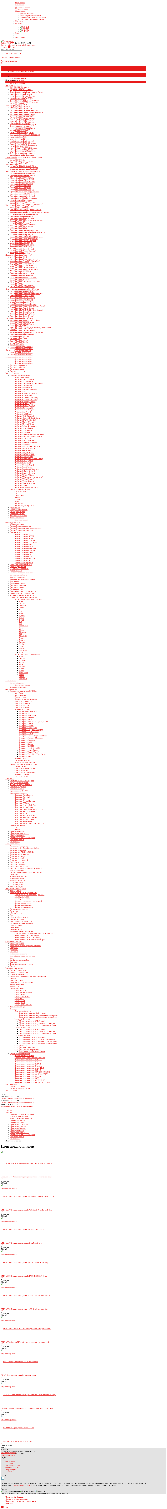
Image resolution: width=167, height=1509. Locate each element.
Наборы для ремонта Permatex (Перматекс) (26, 868)
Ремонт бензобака (17, 870)
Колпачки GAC (20, 131)
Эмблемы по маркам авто (20, 375)
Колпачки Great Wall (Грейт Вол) (27, 135)
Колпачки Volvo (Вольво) (24, 206)
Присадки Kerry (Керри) (24, 807)
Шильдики (19, 504)
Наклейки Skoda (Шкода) (24, 316)
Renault (22, 642)
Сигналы (13, 311)
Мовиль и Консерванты (19, 917)
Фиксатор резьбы (16, 885)
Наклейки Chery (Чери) (24, 235)
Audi (21, 601)
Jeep (20, 622)
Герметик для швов (17, 856)
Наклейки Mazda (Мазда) (24, 288)
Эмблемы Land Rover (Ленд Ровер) (28, 436)
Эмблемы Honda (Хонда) (24, 422)
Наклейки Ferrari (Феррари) (25, 251)
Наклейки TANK (21, 326)
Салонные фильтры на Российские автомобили (37, 1033)
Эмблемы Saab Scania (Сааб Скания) (29, 459)
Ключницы (14, 137)
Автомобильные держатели (20, 526)
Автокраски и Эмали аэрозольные (23, 893)
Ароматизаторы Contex (23, 544)
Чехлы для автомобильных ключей (28, 599)
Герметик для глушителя (19, 854)
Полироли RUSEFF (26, 746)
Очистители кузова (22, 705)
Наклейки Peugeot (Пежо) (24, 302)
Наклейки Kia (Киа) (22, 279)
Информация (20, 11)
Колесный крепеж (17, 683)
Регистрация (20, 37)
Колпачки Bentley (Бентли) (25, 96)
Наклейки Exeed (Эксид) (24, 249)
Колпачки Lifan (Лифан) (24, 161)
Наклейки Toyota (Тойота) (25, 330)
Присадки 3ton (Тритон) (24, 795)
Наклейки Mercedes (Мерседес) (27, 290)
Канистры (14, 300)
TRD (16, 493)
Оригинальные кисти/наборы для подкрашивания (34, 933)
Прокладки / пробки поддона (21, 982)
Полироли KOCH (26, 734)
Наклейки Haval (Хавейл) (24, 263)
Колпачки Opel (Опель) (23, 178)
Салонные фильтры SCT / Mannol (32, 1029)
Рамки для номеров (17, 512)
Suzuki (21, 646)
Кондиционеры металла (19, 783)
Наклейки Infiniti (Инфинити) (26, 269)
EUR (27, 31)
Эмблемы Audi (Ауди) (23, 385)
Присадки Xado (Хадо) (23, 821)
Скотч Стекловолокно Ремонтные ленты (26, 872)
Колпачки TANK (21, 198)
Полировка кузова (22, 709)
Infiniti (21, 618)
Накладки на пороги (18, 587)
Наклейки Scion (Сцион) (24, 312)
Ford (20, 609)
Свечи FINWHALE (22, 997)
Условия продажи (27, 13)
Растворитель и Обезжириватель (22, 923)
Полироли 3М (24, 713)
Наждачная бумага (17, 919)
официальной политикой (22, 1485)
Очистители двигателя (23, 701)
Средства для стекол (22, 760)
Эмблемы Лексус (21, 485)
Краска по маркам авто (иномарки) (28, 901)
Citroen (21, 607)
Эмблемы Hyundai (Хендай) (25, 424)
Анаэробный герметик (19, 846)
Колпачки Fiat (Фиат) (23, 127)
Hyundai (22, 616)
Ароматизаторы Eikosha (24, 552)
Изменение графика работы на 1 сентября (17, 1106)
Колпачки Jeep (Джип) (23, 151)
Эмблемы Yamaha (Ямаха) (25, 483)
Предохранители (16, 980)
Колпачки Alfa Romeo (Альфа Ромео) (29, 92)
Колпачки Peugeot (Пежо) (24, 180)
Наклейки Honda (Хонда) (24, 265)
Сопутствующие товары (14, 942)
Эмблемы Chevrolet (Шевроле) (26, 398)
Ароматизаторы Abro (23, 534)
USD (27, 29)
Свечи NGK (19, 999)
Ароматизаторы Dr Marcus (25, 550)
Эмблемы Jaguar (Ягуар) (24, 428)
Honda (21, 614)
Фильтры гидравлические (25, 1048)
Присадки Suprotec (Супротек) (26, 817)
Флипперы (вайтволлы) (24, 347)
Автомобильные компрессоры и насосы (25, 946)
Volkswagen (23, 650)
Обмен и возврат (21, 9)
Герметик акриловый (18, 850)
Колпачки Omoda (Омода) (25, 175)
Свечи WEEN (20, 1001)
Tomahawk (23, 679)
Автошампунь (20, 695)
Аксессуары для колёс (14, 67)
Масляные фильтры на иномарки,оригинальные (37, 1023)
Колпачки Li (19, 159)
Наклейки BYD (21, 228)
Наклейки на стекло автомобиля (22, 956)
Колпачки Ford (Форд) (23, 129)
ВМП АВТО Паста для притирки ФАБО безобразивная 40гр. (24, 1309)
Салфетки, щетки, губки (19, 960)
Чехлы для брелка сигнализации (27, 654)
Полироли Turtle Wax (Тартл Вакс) (32, 754)
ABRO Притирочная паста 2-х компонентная (18, 1375)
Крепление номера (17, 514)
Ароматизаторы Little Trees (25, 559)
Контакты (19, 21)
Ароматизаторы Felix (23, 554)
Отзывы (18, 23)
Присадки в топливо (18, 825)
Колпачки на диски (18, 69)
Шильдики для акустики (24, 506)
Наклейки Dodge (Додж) (24, 247)
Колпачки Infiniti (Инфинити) (26, 145)
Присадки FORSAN (22, 803)
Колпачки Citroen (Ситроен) (25, 114)
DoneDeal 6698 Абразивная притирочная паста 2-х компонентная (26, 1177)
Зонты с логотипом (17, 577)
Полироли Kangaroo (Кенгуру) (31, 730)
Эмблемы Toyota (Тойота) (24, 475)
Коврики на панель (17, 583)
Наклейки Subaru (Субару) (25, 322)
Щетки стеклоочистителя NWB (27, 1078)
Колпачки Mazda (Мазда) (24, 165)
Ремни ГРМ (14, 986)
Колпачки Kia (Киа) (22, 155)
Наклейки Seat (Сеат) (23, 314)
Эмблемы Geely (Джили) (24, 416)
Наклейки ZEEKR (22, 338)
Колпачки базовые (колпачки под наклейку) (32, 212)
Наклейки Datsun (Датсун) (25, 245)
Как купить (19, 5)
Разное (12, 958)
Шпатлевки (14, 927)
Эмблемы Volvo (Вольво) (24, 479)
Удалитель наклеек (17, 878)
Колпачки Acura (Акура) (24, 90)
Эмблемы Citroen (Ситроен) (25, 402)
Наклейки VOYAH (22, 336)
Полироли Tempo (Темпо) (29, 752)
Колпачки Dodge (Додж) (24, 120)
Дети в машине (16, 571)
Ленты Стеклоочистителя (24, 1056)
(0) (2, 1179)
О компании (20, 3)
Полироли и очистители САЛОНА (23, 764)
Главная (8, 1110)
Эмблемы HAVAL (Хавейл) (25, 420)
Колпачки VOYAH (22, 208)
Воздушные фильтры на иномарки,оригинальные (38, 1015)
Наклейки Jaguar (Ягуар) (24, 273)
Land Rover (23, 626)
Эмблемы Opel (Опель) (23, 451)
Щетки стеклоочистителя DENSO (28, 1070)
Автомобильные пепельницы (21, 530)
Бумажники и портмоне (19, 569)
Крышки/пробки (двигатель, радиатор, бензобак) (29, 976)
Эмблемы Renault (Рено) (24, 457)
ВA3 (21, 652)
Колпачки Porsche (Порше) (25, 182)
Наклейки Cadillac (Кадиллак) (26, 230)
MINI (21, 634)
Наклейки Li (19, 283)
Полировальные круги (28, 711)
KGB (21, 664)
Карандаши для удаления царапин (28, 699)
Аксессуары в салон (13, 105)
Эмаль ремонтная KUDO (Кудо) (27, 935)
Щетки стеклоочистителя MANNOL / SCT (31, 1074)
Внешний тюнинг (12, 373)
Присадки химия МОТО (19, 834)
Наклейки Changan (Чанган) (25, 233)
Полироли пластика (22, 774)
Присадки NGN (21, 813)
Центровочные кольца (18, 687)
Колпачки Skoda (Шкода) (24, 190)
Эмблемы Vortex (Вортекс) (25, 481)
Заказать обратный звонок (11, 45)
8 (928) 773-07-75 (7, 43)
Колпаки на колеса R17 (23, 353)
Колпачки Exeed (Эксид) (24, 122)
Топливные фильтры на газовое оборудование (37, 1039)
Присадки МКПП (17, 832)
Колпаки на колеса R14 (23, 359)
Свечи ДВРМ (20, 1003)
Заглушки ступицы (17, 83)
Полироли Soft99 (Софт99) (29, 748)
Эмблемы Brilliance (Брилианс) (26, 389)
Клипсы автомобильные (19, 972)
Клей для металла (17, 862)
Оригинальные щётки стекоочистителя (30, 1058)
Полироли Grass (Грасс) (28, 728)
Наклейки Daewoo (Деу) (24, 243)
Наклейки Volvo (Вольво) (24, 334)
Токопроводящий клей (18, 876)
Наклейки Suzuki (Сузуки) (25, 324)
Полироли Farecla (26, 724)
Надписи (18, 497)
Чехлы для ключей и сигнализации (23, 597)
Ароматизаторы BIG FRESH (26, 542)
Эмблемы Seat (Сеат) (23, 463)
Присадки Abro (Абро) (23, 797)
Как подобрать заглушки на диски (33, 17)
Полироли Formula (26, 726)
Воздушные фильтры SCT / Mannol (32, 1013)
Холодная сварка (16, 887)
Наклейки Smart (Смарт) (24, 318)
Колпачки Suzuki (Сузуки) (25, 196)
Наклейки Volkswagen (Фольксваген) (29, 332)
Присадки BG (20, 799)
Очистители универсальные (25, 768)
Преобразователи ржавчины (21, 921)
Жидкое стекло (20, 697)
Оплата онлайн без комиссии (12, 57)
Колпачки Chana (21, 104)
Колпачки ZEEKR (22, 210)
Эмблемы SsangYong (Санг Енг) (27, 469)
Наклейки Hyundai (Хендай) (25, 267)
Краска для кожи (21, 766)
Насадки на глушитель (18, 510)
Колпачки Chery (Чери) (23, 108)
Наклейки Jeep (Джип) (23, 275)
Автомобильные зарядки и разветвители (25, 528)
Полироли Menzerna (27, 740)
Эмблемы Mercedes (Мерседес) (26, 442)
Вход (17, 33)
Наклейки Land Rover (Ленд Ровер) (28, 281)
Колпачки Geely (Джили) (24, 133)
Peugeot (22, 640)
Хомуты (13, 966)
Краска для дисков (22, 897)
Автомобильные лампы (19, 970)
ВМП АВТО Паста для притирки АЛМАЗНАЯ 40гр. (21, 1243)
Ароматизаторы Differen (24, 546)
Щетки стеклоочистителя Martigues (28, 1076)
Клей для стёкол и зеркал (19, 866)
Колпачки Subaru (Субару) (25, 194)
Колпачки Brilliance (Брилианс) (27, 100)
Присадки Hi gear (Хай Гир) (25, 805)
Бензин (17, 827)
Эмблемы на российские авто (26, 487)
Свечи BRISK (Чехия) (23, 993)
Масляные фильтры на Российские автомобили (37, 1025)
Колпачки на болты (18, 78)
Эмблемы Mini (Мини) (23, 444)
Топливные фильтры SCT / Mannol (32, 1037)
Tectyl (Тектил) (15, 891)
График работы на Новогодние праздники (17, 1098)
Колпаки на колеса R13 (23, 361)
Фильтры (13, 1009)
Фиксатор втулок (16, 882)
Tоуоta (21, 648)
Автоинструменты (17, 944)
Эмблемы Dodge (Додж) (24, 408)
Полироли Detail (25, 719)
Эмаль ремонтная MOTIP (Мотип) (28, 937)
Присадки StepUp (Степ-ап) (25, 815)
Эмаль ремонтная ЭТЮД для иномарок (30, 940)
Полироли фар (20, 758)
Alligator (22, 656)
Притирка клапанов (17, 836)
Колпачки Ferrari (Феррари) (25, 125)
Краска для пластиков (23, 899)
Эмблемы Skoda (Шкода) (24, 465)
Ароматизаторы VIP (22, 561)
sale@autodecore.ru (29, 45)
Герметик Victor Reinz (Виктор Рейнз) (24, 848)
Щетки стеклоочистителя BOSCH (28, 1064)
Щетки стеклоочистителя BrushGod (28, 1066)
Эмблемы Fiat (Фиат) (23, 412)
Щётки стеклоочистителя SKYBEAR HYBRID (33, 1082)
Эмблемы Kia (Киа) (22, 432)
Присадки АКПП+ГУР (19, 791)
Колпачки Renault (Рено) (24, 184)
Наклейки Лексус (21, 341)
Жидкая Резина (16, 913)
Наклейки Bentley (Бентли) (25, 224)
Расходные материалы (14, 968)
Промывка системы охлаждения (22, 838)
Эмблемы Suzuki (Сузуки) (25, 473)
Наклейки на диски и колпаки (22, 72)
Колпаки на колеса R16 (23, 355)
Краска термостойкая (23, 903)
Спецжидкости (11, 350)
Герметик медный (17, 858)
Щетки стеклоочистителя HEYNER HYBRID (32, 1072)
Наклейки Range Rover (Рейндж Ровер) (30, 306)
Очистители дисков (22, 703)
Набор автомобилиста (18, 954)
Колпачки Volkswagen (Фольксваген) (29, 204)
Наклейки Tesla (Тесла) (23, 328)
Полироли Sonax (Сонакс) (29, 750)
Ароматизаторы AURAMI (25, 540)
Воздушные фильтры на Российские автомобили (38, 1017)
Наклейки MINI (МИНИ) (24, 292)
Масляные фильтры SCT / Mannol (32, 1021)
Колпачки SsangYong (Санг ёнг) (27, 192)
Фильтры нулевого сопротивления (28, 1050)
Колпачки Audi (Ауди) (23, 94)
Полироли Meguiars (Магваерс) (31, 738)
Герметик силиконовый (19, 860)
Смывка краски (16, 925)
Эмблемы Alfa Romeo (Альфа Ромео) (29, 383)
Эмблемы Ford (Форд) (23, 414)
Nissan (21, 638)
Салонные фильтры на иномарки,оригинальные (37, 1031)
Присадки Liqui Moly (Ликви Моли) (28, 809)
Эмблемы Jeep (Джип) (23, 430)
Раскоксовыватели (17, 840)
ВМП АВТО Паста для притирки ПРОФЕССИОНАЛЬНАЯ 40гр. (26, 1210)
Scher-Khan (23, 673)
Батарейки (14, 296)
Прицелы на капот (22, 377)
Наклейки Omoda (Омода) (25, 298)
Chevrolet (22, 605)
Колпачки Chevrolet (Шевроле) (26, 110)
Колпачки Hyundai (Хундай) (25, 143)
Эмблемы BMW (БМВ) (23, 387)
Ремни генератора (17, 984)
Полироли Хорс (25, 756)
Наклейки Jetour (21, 277)
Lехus (21, 628)
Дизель (17, 830)
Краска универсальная (23, 905)
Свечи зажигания (17, 988)
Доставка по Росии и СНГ (11, 53)
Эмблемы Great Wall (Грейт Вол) (27, 418)
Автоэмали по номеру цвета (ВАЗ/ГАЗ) (30, 895)
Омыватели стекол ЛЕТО (20, 1088)
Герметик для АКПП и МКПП (22, 852)
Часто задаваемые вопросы (30, 15)
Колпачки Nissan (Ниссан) (25, 173)
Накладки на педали (18, 585)
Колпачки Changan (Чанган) (25, 106)
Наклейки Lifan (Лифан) (24, 285)
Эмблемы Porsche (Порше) (25, 455)
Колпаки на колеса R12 (23, 363)
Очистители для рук (18, 787)
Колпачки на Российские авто (26, 214)
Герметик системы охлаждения (22, 781)
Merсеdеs (22, 632)
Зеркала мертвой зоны (18, 575)
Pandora (22, 669)
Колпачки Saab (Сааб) (23, 186)
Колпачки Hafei (20, 137)
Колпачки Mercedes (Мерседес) (26, 167)
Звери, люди (19, 495)
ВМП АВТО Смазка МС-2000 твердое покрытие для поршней (25, 1342)
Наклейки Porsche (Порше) (25, 304)
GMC (21, 611)
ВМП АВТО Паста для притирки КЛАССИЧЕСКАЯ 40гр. (24, 1276)
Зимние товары (11, 357)
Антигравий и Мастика (19, 909)
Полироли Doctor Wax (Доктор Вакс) (33, 722)
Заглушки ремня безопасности (22, 573)
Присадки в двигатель (18, 793)
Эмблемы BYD (20, 391)
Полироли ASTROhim (27, 717)
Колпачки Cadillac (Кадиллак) (26, 102)
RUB (27, 27)
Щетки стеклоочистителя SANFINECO (30, 1080)
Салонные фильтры (22, 1027)
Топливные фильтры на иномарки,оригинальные (38, 1041)
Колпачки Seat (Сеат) (23, 188)
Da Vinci (22, 660)
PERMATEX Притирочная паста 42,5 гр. (16, 1441)
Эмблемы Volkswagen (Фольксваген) (29, 477)
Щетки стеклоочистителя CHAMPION (30, 1068)
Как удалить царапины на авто (32, 19)
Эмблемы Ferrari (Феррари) (25, 410)
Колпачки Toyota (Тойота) (25, 202)
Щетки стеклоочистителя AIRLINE (28, 1060)
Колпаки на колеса (17, 345)
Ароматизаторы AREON (24, 536)
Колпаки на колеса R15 (23, 357)
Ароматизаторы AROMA (24, 538)
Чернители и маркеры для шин (27, 762)
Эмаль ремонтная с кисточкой (21, 931)
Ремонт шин (15, 842)
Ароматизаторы (16, 532)
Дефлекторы (15, 508)
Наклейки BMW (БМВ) (24, 226)
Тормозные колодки (17, 1007)
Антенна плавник (17, 518)
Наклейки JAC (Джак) (23, 271)
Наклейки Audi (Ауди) (23, 222)
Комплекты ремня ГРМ (19, 974)
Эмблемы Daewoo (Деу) (24, 404)
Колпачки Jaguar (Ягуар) (24, 149)
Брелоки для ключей (18, 567)
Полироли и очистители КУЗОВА (23, 691)
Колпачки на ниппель (18, 76)
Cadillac (22, 603)
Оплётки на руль (16, 589)
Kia (20, 624)
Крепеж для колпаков (23, 351)
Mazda (21, 630)
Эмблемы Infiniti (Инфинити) (26, 426)
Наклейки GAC (21, 257)
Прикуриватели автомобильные (22, 593)
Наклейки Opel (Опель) (24, 300)
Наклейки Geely (21, 259)
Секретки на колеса (22, 685)
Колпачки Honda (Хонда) (24, 141)
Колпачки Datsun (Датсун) (25, 118)
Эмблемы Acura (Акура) (24, 381)
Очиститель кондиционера (25, 772)
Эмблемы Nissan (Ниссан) (25, 448)
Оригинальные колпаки (24, 349)
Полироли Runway (26, 744)
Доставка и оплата (22, 7)
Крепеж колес (11, 158)
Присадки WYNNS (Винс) (25, 819)
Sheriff (21, 675)
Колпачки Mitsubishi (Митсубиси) (27, 171)
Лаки (12, 268)
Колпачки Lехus (21, 163)
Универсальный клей (18, 880)
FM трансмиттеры (17, 524)
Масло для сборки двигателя (21, 785)
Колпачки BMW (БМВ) (23, 98)
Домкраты (14, 298)
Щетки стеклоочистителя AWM (27, 1062)
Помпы (13, 978)
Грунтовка (14, 264)
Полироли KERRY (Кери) (29, 732)
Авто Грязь (19, 693)
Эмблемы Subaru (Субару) (25, 471)
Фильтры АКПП (21, 1045)
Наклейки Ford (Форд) (23, 255)
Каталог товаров (11, 74)
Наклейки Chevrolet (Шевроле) (26, 237)
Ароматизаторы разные (24, 563)
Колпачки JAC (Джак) (23, 147)
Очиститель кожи (21, 770)
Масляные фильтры (22, 1019)
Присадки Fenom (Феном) (25, 801)
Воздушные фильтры (23, 1011)
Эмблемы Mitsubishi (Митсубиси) (27, 446)
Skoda (21, 644)
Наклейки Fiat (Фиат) (23, 253)
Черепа (17, 501)
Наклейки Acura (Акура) (24, 218)
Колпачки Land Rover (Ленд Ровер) (28, 157)
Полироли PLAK (25, 742)
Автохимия (10, 171)
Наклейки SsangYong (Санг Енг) (27, 320)
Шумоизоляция (16, 929)
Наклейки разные (21, 343)
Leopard (22, 667)
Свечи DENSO (20, 995)
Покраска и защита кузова (15, 889)
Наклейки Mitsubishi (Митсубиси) (28, 294)
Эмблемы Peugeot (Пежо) (24, 453)
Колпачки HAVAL (22, 139)
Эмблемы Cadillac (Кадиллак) (26, 393)
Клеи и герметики (12, 844)
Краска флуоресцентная (24, 907)
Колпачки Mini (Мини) (23, 169)
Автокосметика (11, 164)
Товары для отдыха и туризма (21, 964)
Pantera (21, 671)
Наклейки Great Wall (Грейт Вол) (27, 261)
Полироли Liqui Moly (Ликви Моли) (33, 736)
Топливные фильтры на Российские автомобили (38, 1043)
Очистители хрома (22, 707)
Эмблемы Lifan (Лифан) (24, 438)
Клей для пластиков (17, 864)
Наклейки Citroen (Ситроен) (25, 241)
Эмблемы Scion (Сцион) (24, 461)
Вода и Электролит (17, 1086)
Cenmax (22, 658)
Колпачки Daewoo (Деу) (24, 116)
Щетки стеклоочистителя (20, 1054)
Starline (22, 677)
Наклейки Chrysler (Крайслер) (26, 239)
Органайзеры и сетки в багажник (23, 591)
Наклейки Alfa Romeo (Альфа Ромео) (29, 220)
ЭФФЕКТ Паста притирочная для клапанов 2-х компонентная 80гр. (27, 1408)
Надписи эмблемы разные (20, 489)
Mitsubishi (23, 636)
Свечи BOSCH (20, 990)
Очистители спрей (17, 789)
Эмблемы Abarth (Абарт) (24, 379)
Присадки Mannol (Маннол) (25, 811)
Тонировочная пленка (18, 516)
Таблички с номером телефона (22, 595)
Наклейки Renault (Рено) (24, 308)
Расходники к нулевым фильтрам (32, 1052)
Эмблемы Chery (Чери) (23, 396)
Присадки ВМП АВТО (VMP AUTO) (29, 823)
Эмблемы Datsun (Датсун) (25, 406)
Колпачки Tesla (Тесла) (23, 200)
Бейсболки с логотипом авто (21, 565)
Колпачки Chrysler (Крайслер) (26, 112)
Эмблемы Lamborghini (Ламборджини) (29, 434)
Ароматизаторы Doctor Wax (25, 548)
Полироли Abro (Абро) (28, 715)
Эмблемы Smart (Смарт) (24, 467)
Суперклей (14, 874)
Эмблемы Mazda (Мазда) (24, 440)
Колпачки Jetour (21, 153)
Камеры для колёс (21, 520)
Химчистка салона (22, 777)
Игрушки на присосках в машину (23, 579)
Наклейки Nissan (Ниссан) (25, 296)
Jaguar (21, 620)
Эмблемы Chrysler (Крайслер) (26, 400)
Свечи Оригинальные (23, 1005)
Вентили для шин (17, 369)
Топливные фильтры (23, 1035)
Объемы (18, 499)
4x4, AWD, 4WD (21, 491)
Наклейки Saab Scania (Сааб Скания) (29, 310)
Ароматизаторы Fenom (23, 556)
